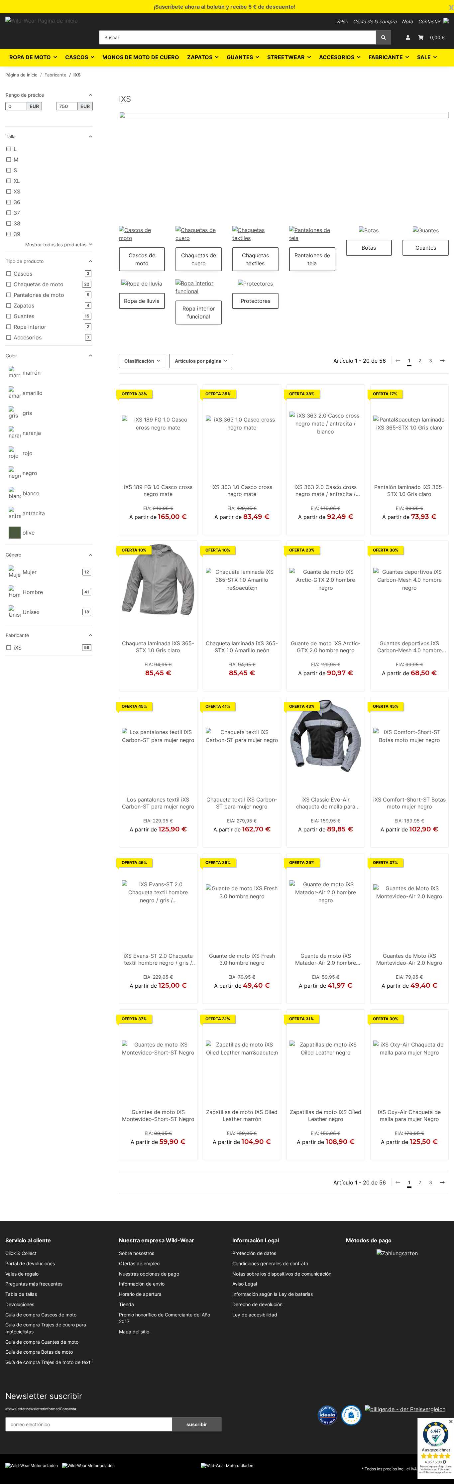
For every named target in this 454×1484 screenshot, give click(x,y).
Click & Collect (21, 1253)
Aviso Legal (244, 1284)
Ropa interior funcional (198, 312)
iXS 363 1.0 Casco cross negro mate (241, 491)
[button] (446, 20)
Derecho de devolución (257, 1304)
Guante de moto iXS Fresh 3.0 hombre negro (242, 959)
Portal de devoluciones (30, 1263)
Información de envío (142, 1284)
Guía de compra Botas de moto (39, 1352)
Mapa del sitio (134, 1331)
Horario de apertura (140, 1294)
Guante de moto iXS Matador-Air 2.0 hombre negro (325, 960)
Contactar (429, 21)
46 (341, 1152)
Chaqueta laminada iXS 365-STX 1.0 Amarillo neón (242, 647)
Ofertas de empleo (139, 1263)
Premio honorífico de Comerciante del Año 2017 (164, 1318)
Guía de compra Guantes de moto (41, 1342)
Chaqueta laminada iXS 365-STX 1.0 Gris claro (158, 647)
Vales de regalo (22, 1274)
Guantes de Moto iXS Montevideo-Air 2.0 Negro (409, 959)
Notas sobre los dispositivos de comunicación (281, 1274)
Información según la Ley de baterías (272, 1294)
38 (317, 1152)
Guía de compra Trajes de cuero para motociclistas (45, 1328)
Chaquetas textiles (255, 259)
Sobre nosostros (136, 1253)
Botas (369, 247)
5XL (419, 527)
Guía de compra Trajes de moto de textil (48, 1362)
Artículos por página (198, 361)
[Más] (442, 361)
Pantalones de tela (312, 259)
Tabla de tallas (21, 1294)
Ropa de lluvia (142, 301)
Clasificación (139, 361)
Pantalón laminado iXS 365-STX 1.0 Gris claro (409, 491)
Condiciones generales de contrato (270, 1263)
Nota (407, 21)
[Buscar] (383, 37)
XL (153, 527)
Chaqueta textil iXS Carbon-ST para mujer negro (241, 803)
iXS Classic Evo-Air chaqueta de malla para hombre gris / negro (325, 803)
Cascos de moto (142, 259)
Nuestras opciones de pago (149, 1274)
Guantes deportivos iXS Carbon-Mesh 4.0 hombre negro (409, 647)
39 (409, 839)
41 (253, 1152)
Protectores (255, 301)
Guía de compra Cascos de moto (40, 1314)
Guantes (425, 247)
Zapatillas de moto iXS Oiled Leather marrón (242, 1116)
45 (333, 1152)
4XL (409, 527)
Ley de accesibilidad (254, 1314)
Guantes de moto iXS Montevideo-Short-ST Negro (158, 1116)
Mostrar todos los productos (55, 244)
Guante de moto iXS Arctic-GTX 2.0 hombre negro (325, 647)
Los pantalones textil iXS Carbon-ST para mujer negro (158, 803)
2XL (162, 527)
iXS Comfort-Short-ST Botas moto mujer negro (409, 803)
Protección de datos (254, 1253)
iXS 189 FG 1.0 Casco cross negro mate (158, 491)
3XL (399, 527)
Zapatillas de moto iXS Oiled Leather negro (325, 1116)
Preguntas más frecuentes (33, 1284)
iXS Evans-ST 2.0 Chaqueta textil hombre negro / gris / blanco (158, 960)
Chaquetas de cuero (198, 259)
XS (224, 839)
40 (246, 1152)
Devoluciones (19, 1304)
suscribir (196, 1424)
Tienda (126, 1304)
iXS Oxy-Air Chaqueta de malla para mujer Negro (409, 1116)
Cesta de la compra (375, 21)
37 (230, 1152)
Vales (342, 21)
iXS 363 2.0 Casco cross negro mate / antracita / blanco (325, 491)
